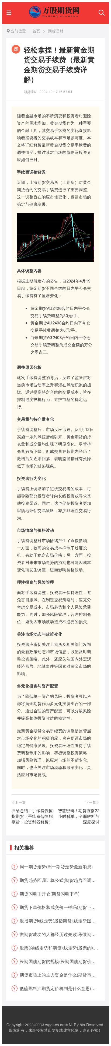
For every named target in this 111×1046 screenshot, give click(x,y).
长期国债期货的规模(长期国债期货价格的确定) (62, 961)
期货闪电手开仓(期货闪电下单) (50, 894)
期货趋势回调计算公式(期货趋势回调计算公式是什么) (62, 880)
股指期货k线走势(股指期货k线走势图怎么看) (62, 921)
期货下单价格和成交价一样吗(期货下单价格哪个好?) (62, 907)
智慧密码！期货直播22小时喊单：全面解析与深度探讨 (78, 816)
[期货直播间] (55, 16)
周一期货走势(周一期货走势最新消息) (56, 867)
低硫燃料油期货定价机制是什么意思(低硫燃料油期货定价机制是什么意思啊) (62, 988)
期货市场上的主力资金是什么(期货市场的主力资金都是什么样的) (62, 975)
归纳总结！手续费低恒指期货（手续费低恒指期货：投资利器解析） (32, 816)
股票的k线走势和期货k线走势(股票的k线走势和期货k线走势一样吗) (62, 948)
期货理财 (30, 91)
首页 (36, 31)
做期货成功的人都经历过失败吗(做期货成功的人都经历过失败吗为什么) (62, 934)
